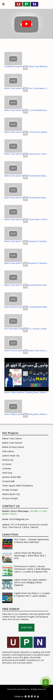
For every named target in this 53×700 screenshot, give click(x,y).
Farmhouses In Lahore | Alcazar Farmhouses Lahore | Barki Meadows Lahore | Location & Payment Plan (32, 569)
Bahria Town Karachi (12, 442)
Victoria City (7, 459)
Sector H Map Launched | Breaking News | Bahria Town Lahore (26, 392)
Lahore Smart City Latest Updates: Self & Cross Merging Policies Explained (30, 582)
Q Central (6, 464)
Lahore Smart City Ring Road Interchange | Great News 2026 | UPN (30, 556)
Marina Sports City (11, 494)
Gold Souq (7, 472)
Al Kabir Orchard (10, 489)
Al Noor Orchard (10, 498)
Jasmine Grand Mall (11, 477)
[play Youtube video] (26, 24)
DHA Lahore (8, 451)
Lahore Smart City (10, 455)
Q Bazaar (6, 468)
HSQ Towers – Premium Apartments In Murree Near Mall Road (31, 540)
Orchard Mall (8, 481)
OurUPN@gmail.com (19, 519)
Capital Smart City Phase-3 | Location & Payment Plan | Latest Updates (32, 594)
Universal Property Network (18, 689)
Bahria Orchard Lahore (13, 447)
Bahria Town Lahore (12, 438)
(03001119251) (9, 514)
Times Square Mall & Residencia (17, 485)
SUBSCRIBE (26, 627)
